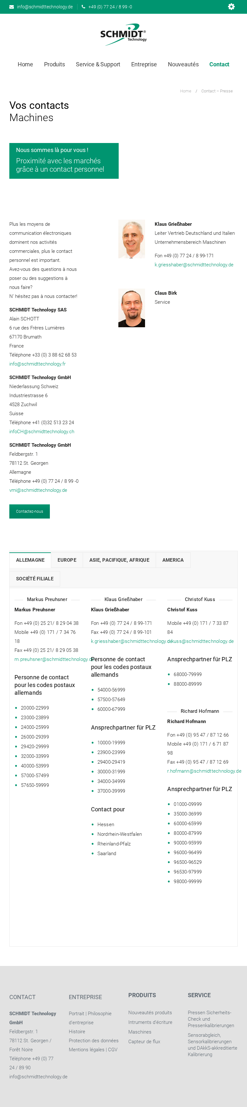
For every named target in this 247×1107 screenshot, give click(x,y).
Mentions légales (87, 1050)
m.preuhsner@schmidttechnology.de (54, 659)
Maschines (139, 1032)
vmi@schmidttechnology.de (38, 490)
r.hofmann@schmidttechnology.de (204, 771)
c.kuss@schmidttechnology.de (200, 641)
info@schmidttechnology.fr (37, 364)
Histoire (77, 1032)
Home (185, 91)
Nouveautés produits (150, 1013)
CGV (112, 1050)
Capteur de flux (144, 1042)
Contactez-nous (29, 511)
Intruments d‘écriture (150, 1022)
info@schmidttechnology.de (38, 1077)
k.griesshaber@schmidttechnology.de (194, 265)
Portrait (76, 1013)
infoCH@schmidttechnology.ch (41, 431)
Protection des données (94, 1041)
